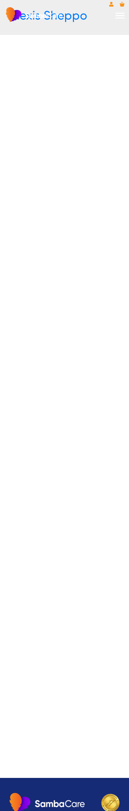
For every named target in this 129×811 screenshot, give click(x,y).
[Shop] (122, 4)
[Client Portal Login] (111, 4)
